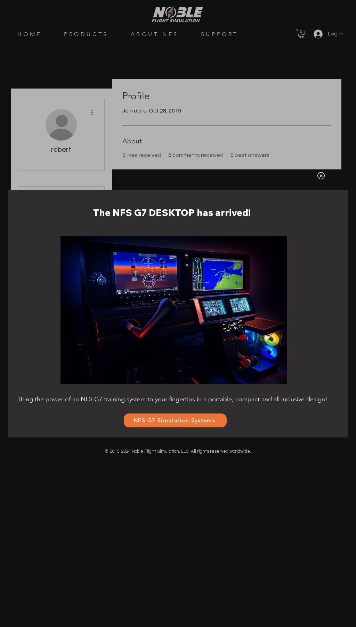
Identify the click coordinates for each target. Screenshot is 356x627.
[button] (321, 175)
